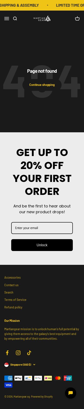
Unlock (42, 245)
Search (8, 292)
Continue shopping (42, 85)
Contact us (11, 285)
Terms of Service (15, 300)
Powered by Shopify (42, 396)
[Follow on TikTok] (29, 353)
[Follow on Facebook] (7, 353)
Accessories (12, 277)
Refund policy (13, 307)
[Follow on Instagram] (18, 353)
